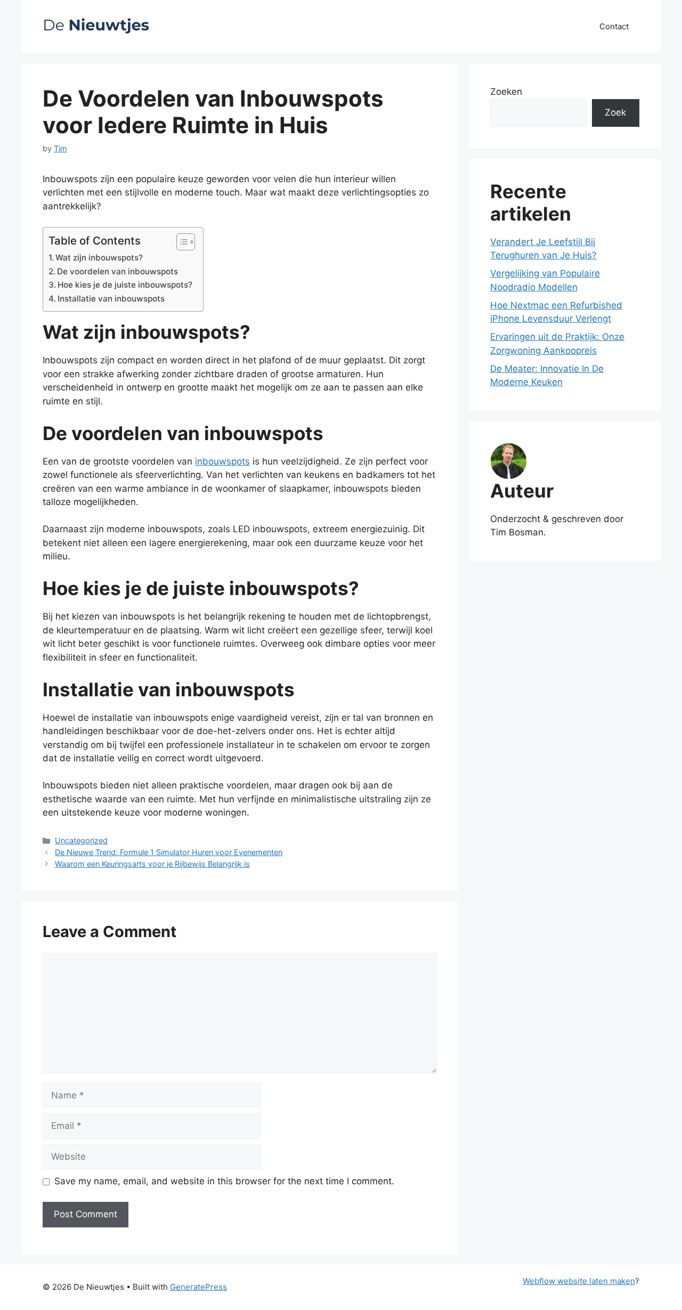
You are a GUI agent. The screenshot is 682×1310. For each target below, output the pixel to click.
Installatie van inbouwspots (111, 299)
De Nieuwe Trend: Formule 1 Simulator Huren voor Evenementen (168, 852)
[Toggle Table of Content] (180, 242)
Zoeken (506, 91)
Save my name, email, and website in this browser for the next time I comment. (224, 1181)
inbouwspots (222, 461)
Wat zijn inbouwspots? (99, 258)
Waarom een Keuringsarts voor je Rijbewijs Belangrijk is (152, 863)
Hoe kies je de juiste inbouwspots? (125, 285)
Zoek (615, 112)
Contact (614, 26)
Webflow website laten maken (579, 1281)
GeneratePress (198, 1287)
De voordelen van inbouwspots (117, 271)
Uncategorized (81, 840)
